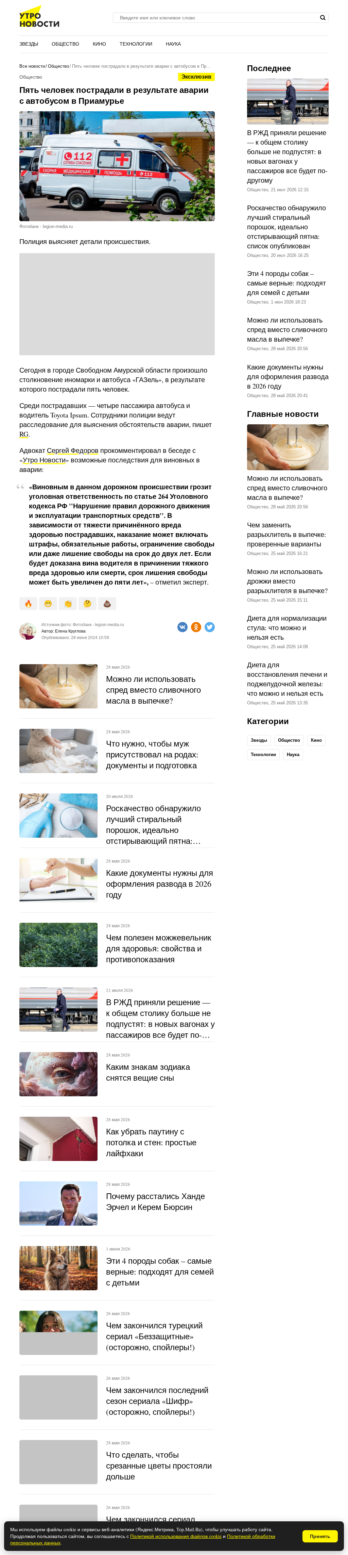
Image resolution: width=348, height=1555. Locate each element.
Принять (320, 1536)
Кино (99, 44)
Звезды (28, 44)
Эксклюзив (196, 77)
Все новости (32, 66)
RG (23, 434)
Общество (65, 44)
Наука (173, 44)
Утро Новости (44, 459)
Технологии (136, 44)
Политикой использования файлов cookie (176, 1536)
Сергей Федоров (73, 450)
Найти (323, 18)
